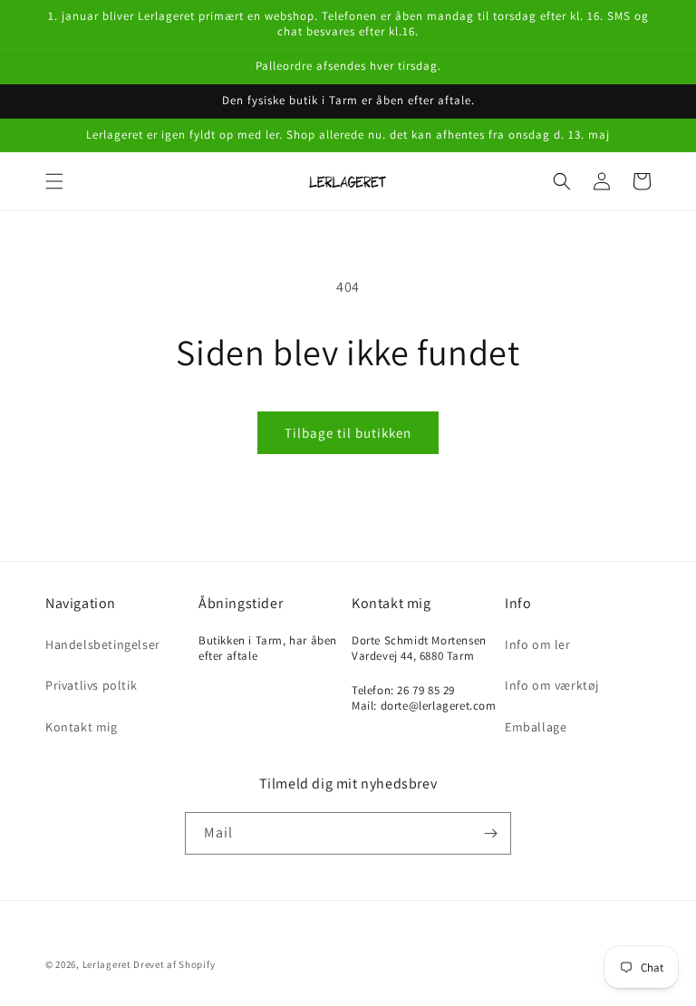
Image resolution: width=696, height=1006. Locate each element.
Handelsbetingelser (102, 644)
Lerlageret (106, 964)
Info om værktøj (552, 685)
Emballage (535, 727)
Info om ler (538, 644)
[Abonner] (490, 833)
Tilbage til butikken (348, 432)
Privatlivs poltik (91, 685)
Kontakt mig (81, 727)
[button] (54, 181)
